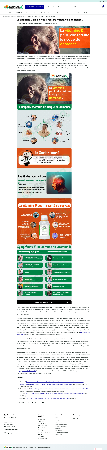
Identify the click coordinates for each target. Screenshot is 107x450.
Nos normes (58, 422)
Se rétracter (58, 434)
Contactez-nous (58, 12)
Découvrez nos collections (34, 6)
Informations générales (61, 424)
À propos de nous (60, 420)
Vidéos (50, 12)
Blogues (13, 16)
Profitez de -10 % (82, 12)
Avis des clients (42, 423)
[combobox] (62, 7)
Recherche (41, 436)
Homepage (6, 16)
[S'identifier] (98, 7)
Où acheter (41, 421)
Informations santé (30, 12)
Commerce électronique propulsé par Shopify (39, 447)
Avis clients (39, 12)
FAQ (45, 12)
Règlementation (59, 430)
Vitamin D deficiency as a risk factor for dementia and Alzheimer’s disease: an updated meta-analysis (55, 393)
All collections (41, 419)
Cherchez (75, 7)
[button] (98, 449)
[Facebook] (77, 418)
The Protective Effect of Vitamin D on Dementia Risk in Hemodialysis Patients (47, 398)
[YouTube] (73, 418)
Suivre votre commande (70, 12)
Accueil (5, 12)
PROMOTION (19, 12)
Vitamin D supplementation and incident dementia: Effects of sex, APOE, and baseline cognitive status (59, 389)
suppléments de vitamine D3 (27, 371)
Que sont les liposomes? (44, 432)
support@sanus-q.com (12, 433)
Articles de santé (42, 425)
